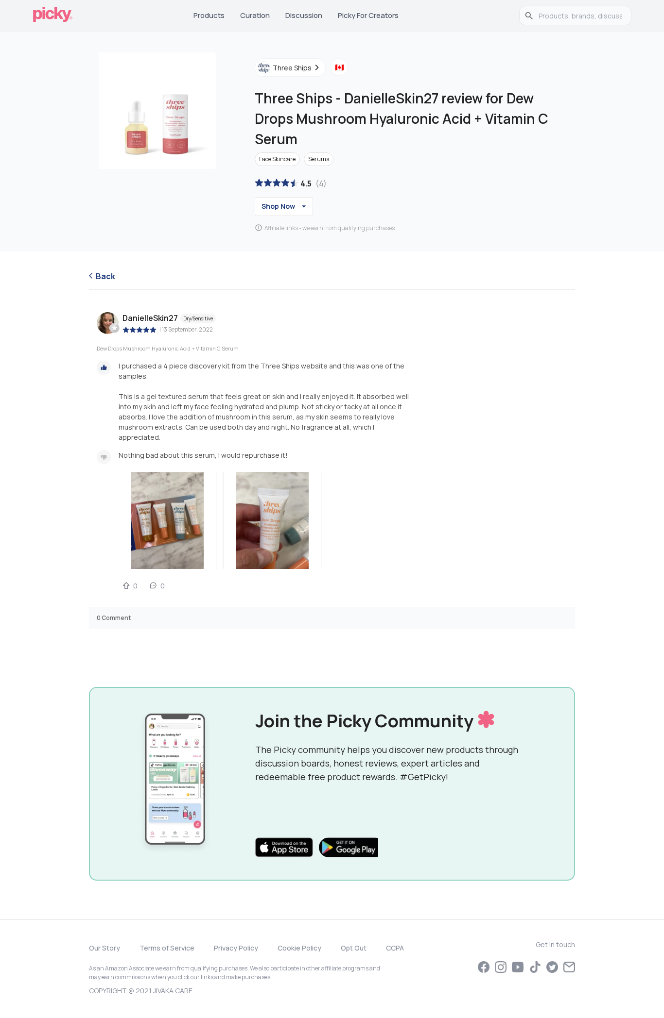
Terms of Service (167, 947)
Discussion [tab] (303, 15)
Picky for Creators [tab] (368, 15)
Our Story (104, 947)
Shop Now (278, 206)
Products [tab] (209, 15)
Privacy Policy (236, 947)
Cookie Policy (299, 947)
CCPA (395, 947)
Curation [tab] (255, 15)
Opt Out (354, 947)
